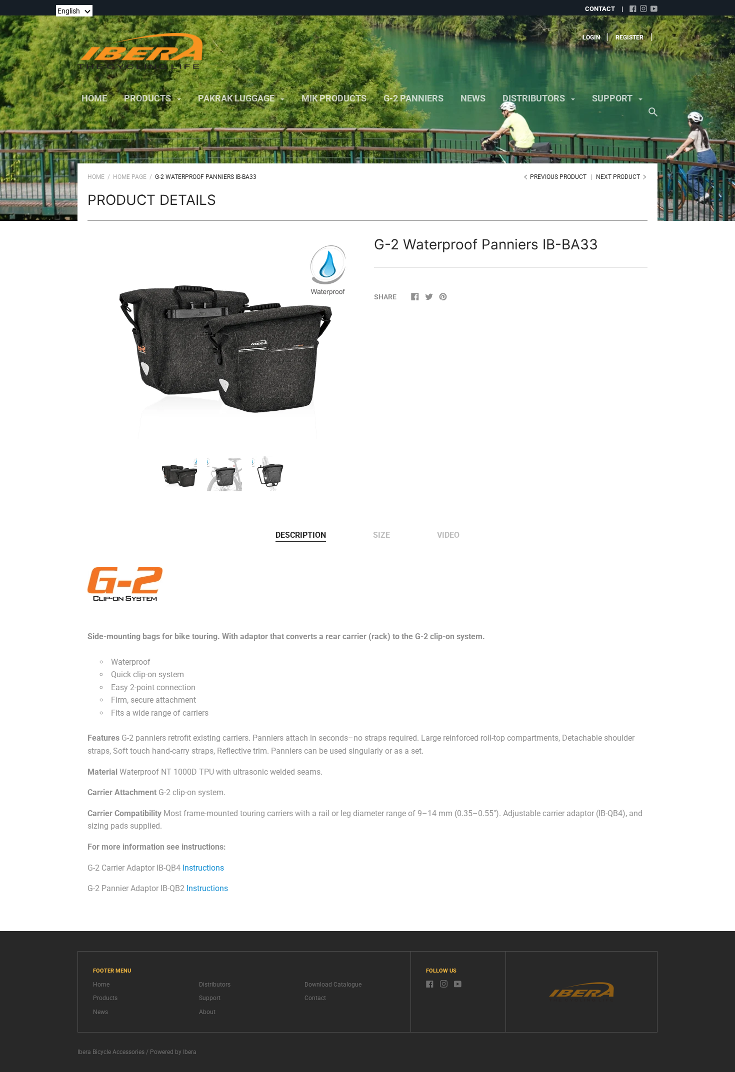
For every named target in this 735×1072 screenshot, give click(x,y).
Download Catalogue (333, 984)
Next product (619, 176)
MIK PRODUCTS (334, 98)
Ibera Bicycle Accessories (111, 1052)
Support (209, 998)
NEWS (473, 98)
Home (94, 98)
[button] (74, 10)
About (207, 1012)
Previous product (558, 176)
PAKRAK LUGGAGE (237, 98)
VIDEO (448, 535)
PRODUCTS (148, 98)
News (100, 1012)
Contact (315, 998)
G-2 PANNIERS (414, 98)
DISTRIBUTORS (534, 98)
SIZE (381, 535)
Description (301, 535)
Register (630, 37)
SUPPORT (613, 98)
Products (105, 998)
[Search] (653, 117)
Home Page (129, 176)
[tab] (301, 536)
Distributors (214, 984)
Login (591, 37)
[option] (225, 336)
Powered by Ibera (173, 1052)
